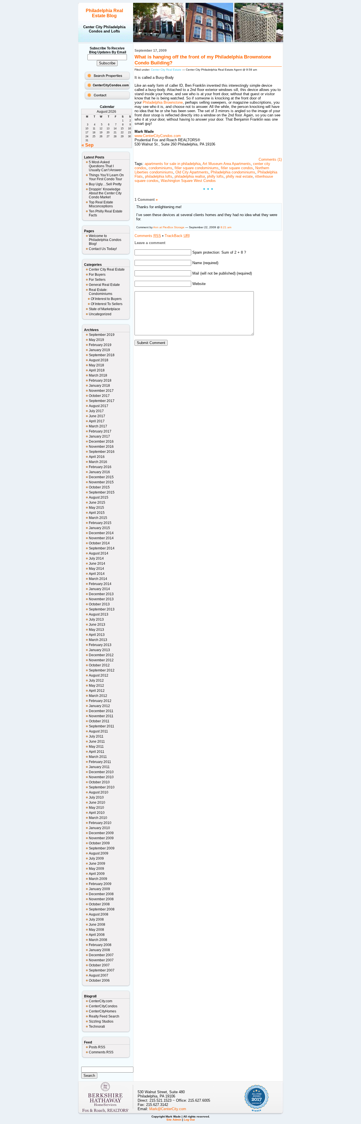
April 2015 (97, 513)
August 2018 (98, 360)
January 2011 (99, 767)
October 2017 (99, 396)
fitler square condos (237, 168)
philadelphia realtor (190, 176)
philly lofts (215, 176)
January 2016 (99, 472)
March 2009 (98, 879)
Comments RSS (101, 1052)
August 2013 (98, 614)
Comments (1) (270, 159)
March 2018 (98, 375)
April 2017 (97, 421)
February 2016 (100, 467)
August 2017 (98, 406)
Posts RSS (97, 1047)
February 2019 (100, 345)
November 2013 (101, 599)
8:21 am (226, 227)
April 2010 (97, 813)
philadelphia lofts (158, 176)
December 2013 (101, 594)
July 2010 (96, 797)
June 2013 (97, 625)
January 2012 (99, 706)
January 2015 (99, 528)
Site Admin (173, 1119)
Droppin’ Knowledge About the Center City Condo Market (105, 193)
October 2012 (99, 665)
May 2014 (96, 569)
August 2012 (98, 675)
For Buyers (97, 275)
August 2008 (98, 914)
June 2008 (97, 925)
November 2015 (101, 482)
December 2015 (101, 477)
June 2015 (97, 503)
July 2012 (96, 680)
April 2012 (97, 691)
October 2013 (99, 604)
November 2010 (101, 777)
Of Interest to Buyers (106, 299)
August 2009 (98, 853)
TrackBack (177, 236)
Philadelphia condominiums (233, 172)
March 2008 (98, 940)
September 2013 (102, 609)
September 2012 (102, 670)
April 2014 (97, 574)
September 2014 (102, 548)
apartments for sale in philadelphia (173, 164)
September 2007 (102, 970)
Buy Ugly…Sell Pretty (105, 184)
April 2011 (96, 752)
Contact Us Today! (103, 249)
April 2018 (97, 370)
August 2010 (98, 792)
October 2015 (99, 487)
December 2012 (101, 655)
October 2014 (99, 543)
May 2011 (96, 747)
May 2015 (96, 508)
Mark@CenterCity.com (167, 1109)
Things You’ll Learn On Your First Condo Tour (106, 177)
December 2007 (101, 955)
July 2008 (96, 919)
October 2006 (99, 980)
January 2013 (99, 650)
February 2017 (100, 431)
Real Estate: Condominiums (100, 292)
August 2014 (98, 553)
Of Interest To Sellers (106, 304)
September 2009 (102, 848)
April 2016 (97, 457)
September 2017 (102, 401)
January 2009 (99, 889)
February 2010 (100, 823)
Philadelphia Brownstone (163, 102)
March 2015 (98, 518)
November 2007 (101, 960)
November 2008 (101, 899)
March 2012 (98, 696)
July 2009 (96, 858)
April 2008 (97, 935)
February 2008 (100, 945)
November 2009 (101, 838)
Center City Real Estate (107, 269)
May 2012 (96, 686)
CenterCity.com (100, 1001)
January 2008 (99, 950)
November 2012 (101, 660)
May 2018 (96, 365)
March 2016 (98, 462)
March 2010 (98, 818)
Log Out (189, 1119)
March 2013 (98, 640)
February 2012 (100, 701)
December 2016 (101, 441)
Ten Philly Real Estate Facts (105, 213)
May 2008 (96, 930)
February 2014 (100, 584)
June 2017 (97, 416)
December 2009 (101, 833)
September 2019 (102, 335)
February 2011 (100, 762)
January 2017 (99, 436)
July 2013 (96, 619)
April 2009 (97, 874)
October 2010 (99, 782)
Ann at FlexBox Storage (168, 227)
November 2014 (101, 538)
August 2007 (98, 975)
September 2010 (102, 787)
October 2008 (99, 904)
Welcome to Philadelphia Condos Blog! (105, 240)
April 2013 (97, 635)
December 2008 (101, 894)
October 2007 (99, 965)
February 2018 (100, 380)
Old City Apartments (191, 172)
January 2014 (99, 589)
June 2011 (97, 741)
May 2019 (96, 340)
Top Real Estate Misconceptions (101, 204)
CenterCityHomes (102, 1011)
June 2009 (97, 864)
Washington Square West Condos (188, 181)
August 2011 (98, 731)
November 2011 (101, 716)
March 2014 (98, 579)
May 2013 (96, 630)
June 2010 (97, 803)
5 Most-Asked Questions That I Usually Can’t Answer (105, 166)
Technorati (97, 1027)
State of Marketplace (104, 309)
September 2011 (101, 726)
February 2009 (100, 884)
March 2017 (98, 426)
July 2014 (96, 558)
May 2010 (96, 808)
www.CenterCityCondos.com (158, 136)
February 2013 (100, 645)
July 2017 (96, 411)
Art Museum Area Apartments (226, 164)
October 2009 (99, 843)
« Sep (88, 145)
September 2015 (102, 492)
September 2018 (102, 355)
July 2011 (96, 736)
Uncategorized (100, 314)
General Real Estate (104, 285)
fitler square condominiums (197, 168)
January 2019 (99, 350)
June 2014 (97, 564)
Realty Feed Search (104, 1016)
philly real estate (239, 176)
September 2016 (102, 452)
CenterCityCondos (103, 1006)
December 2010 (101, 772)
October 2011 (99, 721)
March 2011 (98, 757)
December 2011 (101, 711)
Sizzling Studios (101, 1021)
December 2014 (101, 533)
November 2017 (101, 391)
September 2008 (102, 909)
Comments (148, 236)
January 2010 (99, 828)
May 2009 (96, 869)
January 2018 (99, 386)
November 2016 (101, 447)
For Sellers (97, 280)
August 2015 (98, 497)
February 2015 (100, 523)
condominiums (160, 168)
